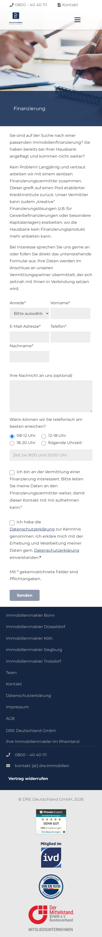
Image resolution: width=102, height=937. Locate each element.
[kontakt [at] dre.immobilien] (10, 765)
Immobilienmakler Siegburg (34, 649)
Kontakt (14, 684)
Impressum (17, 707)
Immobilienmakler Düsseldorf (35, 626)
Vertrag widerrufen (28, 778)
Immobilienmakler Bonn (30, 615)
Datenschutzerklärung (32, 529)
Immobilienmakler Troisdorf (33, 661)
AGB (10, 718)
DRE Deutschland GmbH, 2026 (53, 799)
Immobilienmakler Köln (29, 638)
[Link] (16, 18)
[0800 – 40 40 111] (10, 755)
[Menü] (77, 20)
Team (11, 672)
